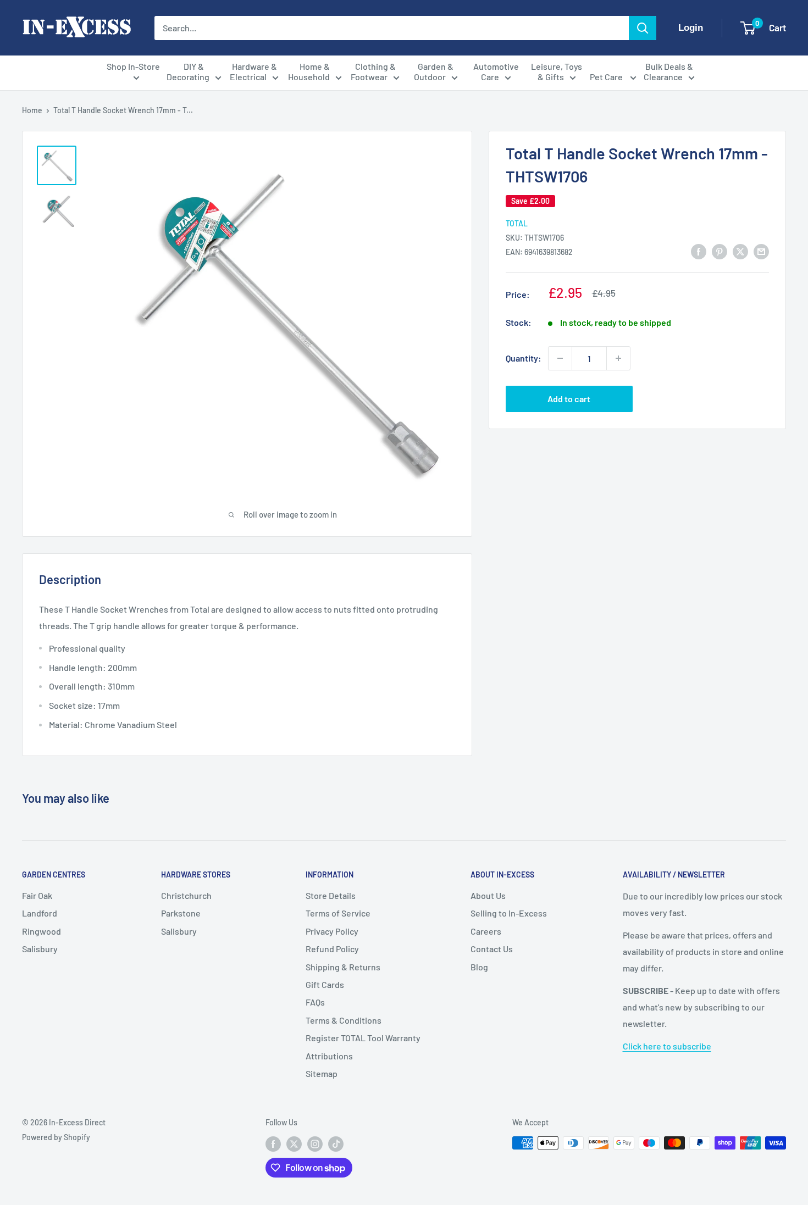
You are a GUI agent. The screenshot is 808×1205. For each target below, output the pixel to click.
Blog (479, 967)
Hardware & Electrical (253, 71)
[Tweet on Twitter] (740, 250)
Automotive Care (496, 71)
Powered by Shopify (56, 1137)
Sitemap (321, 1073)
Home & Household (309, 71)
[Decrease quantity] (560, 358)
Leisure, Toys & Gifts (556, 71)
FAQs (315, 1002)
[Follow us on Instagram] (315, 1144)
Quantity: (523, 358)
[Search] (642, 28)
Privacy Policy (332, 931)
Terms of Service (338, 913)
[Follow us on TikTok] (336, 1144)
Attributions (329, 1056)
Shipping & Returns (343, 967)
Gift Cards (325, 984)
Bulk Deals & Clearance (668, 71)
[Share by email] (761, 250)
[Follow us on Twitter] (294, 1144)
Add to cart (568, 398)
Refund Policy (332, 948)
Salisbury (40, 948)
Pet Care (607, 76)
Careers (486, 931)
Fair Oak (37, 895)
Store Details (331, 895)
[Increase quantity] (618, 358)
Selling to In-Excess (509, 913)
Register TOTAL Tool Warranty (363, 1037)
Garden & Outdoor (434, 71)
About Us (488, 895)
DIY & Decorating (188, 71)
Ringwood (41, 931)
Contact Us (492, 948)
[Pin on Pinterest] (719, 250)
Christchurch (186, 895)
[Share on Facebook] (698, 250)
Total (517, 222)
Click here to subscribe (667, 1046)
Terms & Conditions (343, 1020)
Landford (39, 913)
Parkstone (181, 913)
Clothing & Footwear (373, 71)
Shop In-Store (133, 66)
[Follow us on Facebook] (273, 1144)
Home (32, 110)
